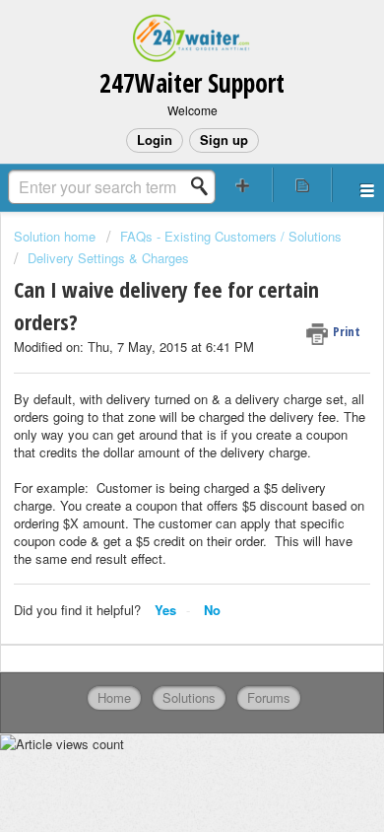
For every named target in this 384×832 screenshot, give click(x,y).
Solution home (56, 236)
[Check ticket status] (303, 185)
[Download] (155, 398)
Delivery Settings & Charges (108, 257)
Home (114, 697)
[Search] (205, 186)
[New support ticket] (243, 185)
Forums (268, 697)
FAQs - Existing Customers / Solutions (231, 236)
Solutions (189, 697)
